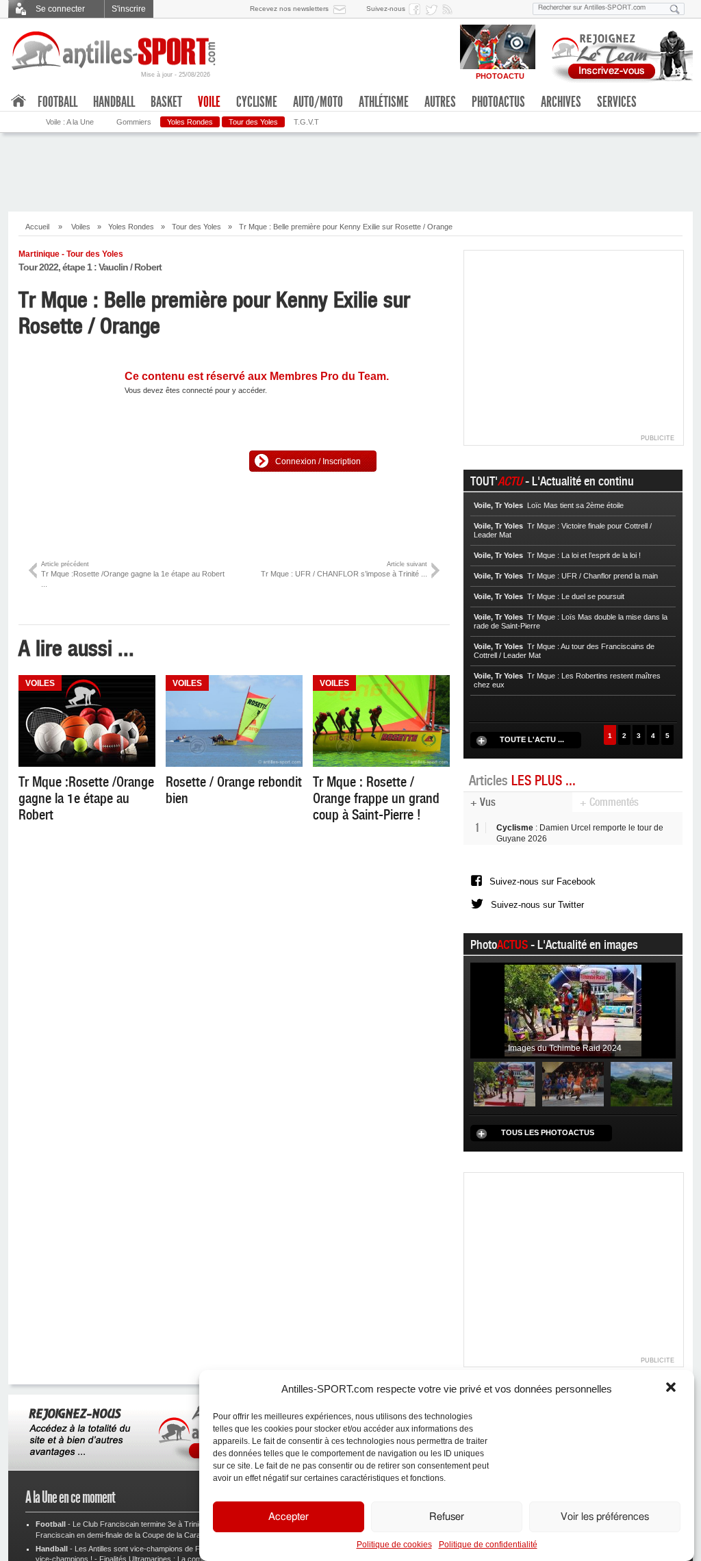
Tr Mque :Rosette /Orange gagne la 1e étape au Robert (86, 798)
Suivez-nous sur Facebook (542, 886)
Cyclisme (256, 102)
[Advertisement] (350, 170)
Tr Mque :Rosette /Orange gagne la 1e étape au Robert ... (133, 575)
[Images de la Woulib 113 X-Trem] (641, 1100)
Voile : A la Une (70, 122)
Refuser (446, 1517)
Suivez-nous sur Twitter (537, 917)
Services (617, 102)
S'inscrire (129, 9)
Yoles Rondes (190, 122)
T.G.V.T (306, 122)
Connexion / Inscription (318, 461)
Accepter (288, 1517)
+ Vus (483, 802)
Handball (114, 102)
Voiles (80, 227)
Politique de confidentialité (488, 1544)
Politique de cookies (394, 1544)
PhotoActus (498, 102)
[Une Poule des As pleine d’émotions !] (573, 1100)
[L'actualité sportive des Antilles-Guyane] (114, 51)
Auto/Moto (318, 102)
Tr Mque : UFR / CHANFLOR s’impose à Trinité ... (344, 569)
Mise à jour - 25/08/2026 (175, 74)
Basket (166, 102)
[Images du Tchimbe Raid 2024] (573, 1026)
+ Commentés (609, 802)
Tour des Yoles (253, 122)
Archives (561, 102)
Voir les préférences (605, 1517)
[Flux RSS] (450, 9)
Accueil (37, 227)
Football (57, 102)
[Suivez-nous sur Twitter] (433, 9)
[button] (672, 1388)
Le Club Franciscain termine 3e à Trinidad (142, 1541)
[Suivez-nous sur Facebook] (417, 9)
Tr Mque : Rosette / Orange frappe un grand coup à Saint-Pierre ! (376, 798)
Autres (440, 102)
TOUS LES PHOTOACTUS (547, 1149)
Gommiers (133, 122)
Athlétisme (384, 102)
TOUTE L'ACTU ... (532, 739)
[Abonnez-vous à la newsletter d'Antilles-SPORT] (342, 9)
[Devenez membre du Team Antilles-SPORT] (617, 53)
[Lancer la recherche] (675, 8)
